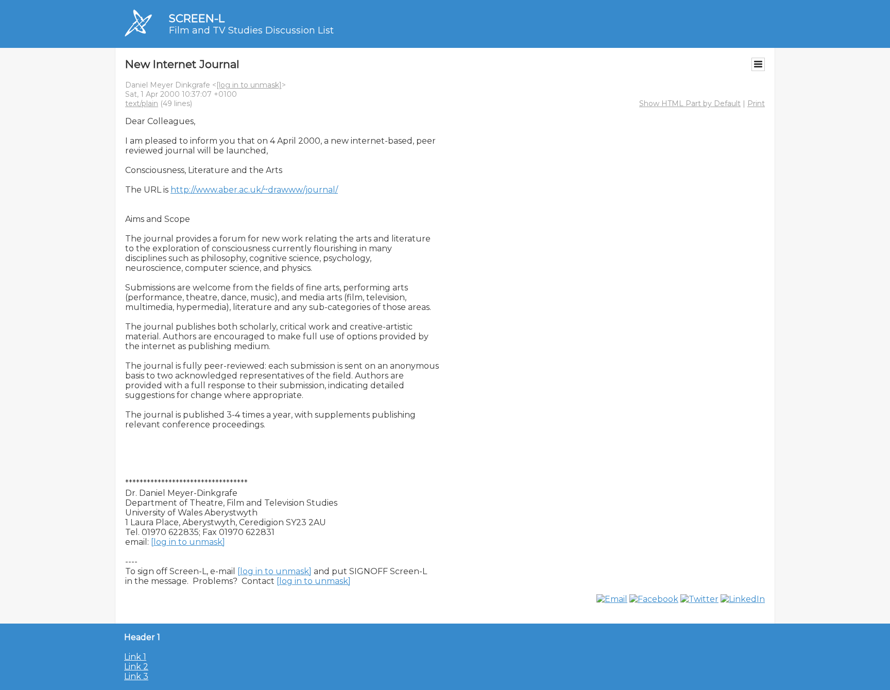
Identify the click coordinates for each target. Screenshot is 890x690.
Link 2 (136, 666)
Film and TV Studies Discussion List (251, 30)
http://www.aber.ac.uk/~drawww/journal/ (254, 190)
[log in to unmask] (249, 85)
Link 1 (135, 657)
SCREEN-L (197, 18)
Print (756, 103)
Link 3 (136, 676)
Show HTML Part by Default (690, 103)
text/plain (141, 103)
